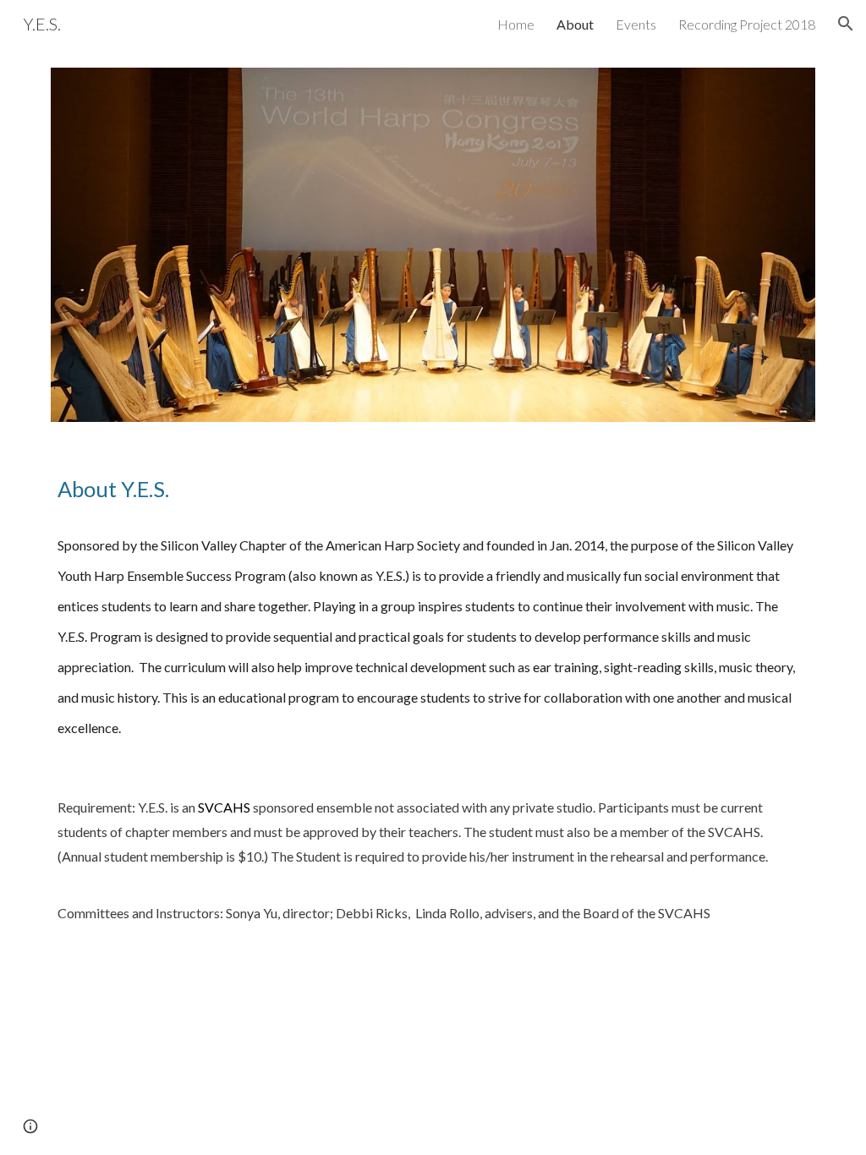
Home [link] (515, 24)
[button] (845, 23)
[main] (433, 489)
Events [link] (636, 24)
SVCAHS (224, 807)
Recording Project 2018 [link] (746, 24)
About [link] (575, 24)
